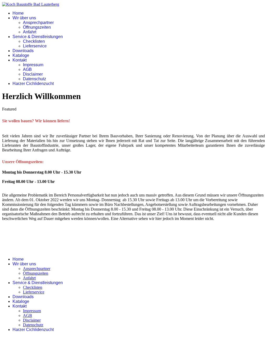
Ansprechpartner (38, 22)
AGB (27, 69)
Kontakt (20, 60)
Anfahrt (29, 32)
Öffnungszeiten (37, 27)
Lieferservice (35, 46)
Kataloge (21, 55)
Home (18, 13)
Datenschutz (34, 79)
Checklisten (34, 41)
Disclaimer (33, 74)
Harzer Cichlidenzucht (33, 83)
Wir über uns (24, 18)
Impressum (33, 65)
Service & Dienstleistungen (38, 36)
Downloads (23, 50)
